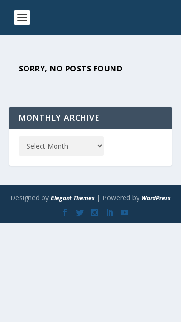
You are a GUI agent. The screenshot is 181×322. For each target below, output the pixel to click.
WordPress (156, 198)
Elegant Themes (73, 198)
